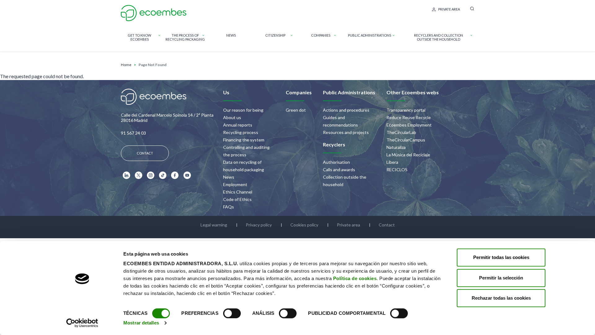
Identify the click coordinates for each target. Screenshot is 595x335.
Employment (235, 184)
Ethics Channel (237, 191)
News (228, 177)
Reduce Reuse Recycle (408, 117)
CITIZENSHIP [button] (275, 35)
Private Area (449, 9)
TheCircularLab (401, 132)
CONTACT (145, 153)
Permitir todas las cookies (501, 257)
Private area (348, 224)
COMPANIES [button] (320, 35)
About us (232, 117)
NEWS (231, 35)
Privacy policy (259, 224)
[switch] (232, 313)
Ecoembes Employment (409, 124)
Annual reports (237, 124)
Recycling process (240, 132)
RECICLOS (397, 169)
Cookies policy (304, 224)
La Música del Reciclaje (408, 154)
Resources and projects (346, 132)
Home (126, 64)
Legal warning (214, 224)
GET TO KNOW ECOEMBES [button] (139, 37)
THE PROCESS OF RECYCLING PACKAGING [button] (185, 37)
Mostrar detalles (141, 322)
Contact (387, 224)
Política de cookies (355, 278)
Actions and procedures (346, 110)
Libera (392, 162)
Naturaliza (396, 147)
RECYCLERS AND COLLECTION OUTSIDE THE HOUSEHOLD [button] (438, 37)
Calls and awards (339, 169)
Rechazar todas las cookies (501, 298)
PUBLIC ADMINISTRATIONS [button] (369, 35)
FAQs (228, 206)
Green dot (296, 110)
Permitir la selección (501, 277)
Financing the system (243, 139)
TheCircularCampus (405, 139)
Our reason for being (243, 110)
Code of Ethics (237, 199)
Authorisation (336, 162)
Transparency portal (405, 110)
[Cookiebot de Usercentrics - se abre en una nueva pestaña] (82, 323)
